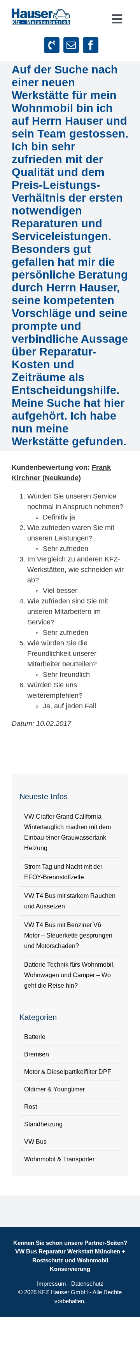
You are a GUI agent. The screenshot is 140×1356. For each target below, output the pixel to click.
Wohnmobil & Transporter (59, 1159)
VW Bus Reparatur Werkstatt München (67, 1251)
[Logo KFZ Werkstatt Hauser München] (41, 12)
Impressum (51, 1283)
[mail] (71, 45)
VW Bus (35, 1141)
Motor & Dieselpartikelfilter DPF (67, 1071)
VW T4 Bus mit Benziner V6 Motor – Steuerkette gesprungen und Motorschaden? (68, 935)
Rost (30, 1106)
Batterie (35, 1037)
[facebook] (90, 45)
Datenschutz (87, 1283)
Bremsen (36, 1054)
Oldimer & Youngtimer (54, 1089)
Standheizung (43, 1124)
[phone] (52, 45)
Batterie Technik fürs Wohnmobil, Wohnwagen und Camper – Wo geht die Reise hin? (69, 975)
